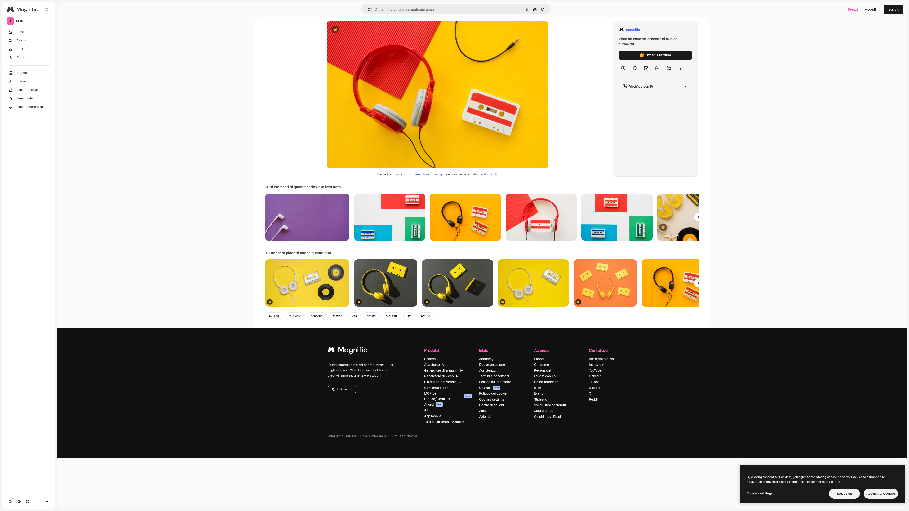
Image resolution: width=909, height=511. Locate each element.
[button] (342, 389)
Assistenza (487, 370)
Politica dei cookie (493, 393)
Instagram (596, 364)
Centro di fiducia (491, 405)
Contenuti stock (436, 388)
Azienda (541, 350)
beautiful (391, 316)
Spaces (430, 359)
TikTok (594, 382)
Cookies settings (491, 399)
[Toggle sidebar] (46, 9)
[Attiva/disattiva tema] (27, 501)
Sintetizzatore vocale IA (442, 382)
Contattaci (598, 350)
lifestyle (337, 316)
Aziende (485, 416)
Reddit (593, 399)
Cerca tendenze (546, 382)
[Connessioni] (10, 501)
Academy (486, 359)
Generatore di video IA (441, 376)
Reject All (844, 494)
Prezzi (853, 9)
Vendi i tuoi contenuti (550, 405)
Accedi (870, 9)
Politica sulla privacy (495, 382)
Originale (357, 29)
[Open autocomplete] (367, 9)
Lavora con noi (545, 376)
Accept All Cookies (881, 494)
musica (274, 316)
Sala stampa (543, 411)
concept (316, 316)
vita (354, 316)
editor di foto (489, 174)
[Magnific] (347, 351)
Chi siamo (541, 364)
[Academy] (19, 501)
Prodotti (431, 350)
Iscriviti (893, 9)
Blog (537, 388)
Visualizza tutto (328, 187)
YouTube (595, 370)
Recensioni (542, 370)
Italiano (342, 389)
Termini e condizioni (494, 376)
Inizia (483, 350)
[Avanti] (698, 217)
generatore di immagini (429, 174)
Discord (594, 388)
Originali (489, 388)
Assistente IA (434, 364)
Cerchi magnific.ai (547, 416)
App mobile (432, 416)
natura (425, 316)
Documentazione (492, 364)
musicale (295, 316)
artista (371, 316)
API (426, 410)
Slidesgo (540, 399)
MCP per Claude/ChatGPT (447, 396)
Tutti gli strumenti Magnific (444, 422)
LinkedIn (595, 376)
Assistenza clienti (602, 359)
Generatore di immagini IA (443, 370)
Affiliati (484, 411)
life (409, 316)
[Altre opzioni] (680, 68)
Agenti (433, 404)
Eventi (538, 393)
